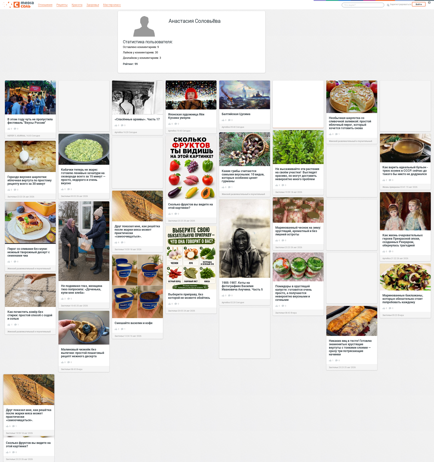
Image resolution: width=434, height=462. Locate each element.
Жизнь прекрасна (391, 187)
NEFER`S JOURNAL (16, 135)
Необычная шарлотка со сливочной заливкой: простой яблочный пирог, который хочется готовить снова (350, 123)
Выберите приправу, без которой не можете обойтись (189, 296)
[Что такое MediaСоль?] (429, 2)
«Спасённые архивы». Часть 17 (137, 119)
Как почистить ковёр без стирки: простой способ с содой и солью (29, 315)
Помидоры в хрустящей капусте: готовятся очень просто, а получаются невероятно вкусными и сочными (293, 292)
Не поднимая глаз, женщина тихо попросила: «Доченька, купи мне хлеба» (81, 289)
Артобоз (119, 132)
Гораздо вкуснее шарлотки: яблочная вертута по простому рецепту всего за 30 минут (29, 180)
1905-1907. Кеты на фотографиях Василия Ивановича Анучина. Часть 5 (242, 286)
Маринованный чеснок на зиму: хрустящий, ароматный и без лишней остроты (298, 231)
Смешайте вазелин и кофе (134, 323)
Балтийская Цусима (236, 114)
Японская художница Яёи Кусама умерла (186, 116)
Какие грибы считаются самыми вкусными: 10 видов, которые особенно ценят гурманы (243, 176)
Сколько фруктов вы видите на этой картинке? (190, 206)
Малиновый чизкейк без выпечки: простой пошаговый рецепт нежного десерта (82, 353)
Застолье (279, 192)
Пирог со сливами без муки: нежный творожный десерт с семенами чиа (28, 252)
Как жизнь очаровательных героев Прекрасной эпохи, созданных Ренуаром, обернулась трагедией (402, 240)
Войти (419, 4)
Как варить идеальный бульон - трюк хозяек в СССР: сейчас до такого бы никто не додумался (405, 170)
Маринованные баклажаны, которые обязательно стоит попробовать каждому (402, 299)
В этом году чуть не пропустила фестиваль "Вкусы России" (30, 120)
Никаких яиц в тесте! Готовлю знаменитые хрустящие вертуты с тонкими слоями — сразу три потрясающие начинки (350, 347)
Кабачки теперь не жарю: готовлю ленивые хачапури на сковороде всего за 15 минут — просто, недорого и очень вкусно (83, 176)
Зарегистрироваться (400, 4)
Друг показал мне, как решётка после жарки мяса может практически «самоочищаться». (137, 231)
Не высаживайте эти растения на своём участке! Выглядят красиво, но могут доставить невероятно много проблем (297, 174)
